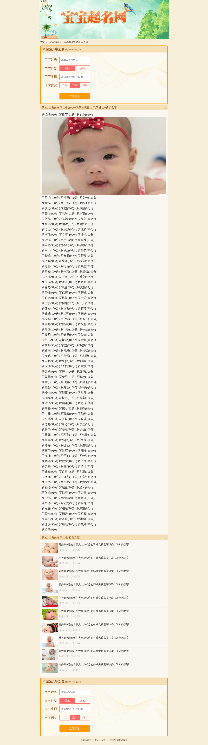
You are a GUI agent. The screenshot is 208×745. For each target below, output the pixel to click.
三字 (74, 85)
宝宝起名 (54, 42)
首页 (43, 42)
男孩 (67, 68)
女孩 (82, 68)
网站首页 (86, 740)
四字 (84, 85)
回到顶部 (100, 740)
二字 (64, 85)
